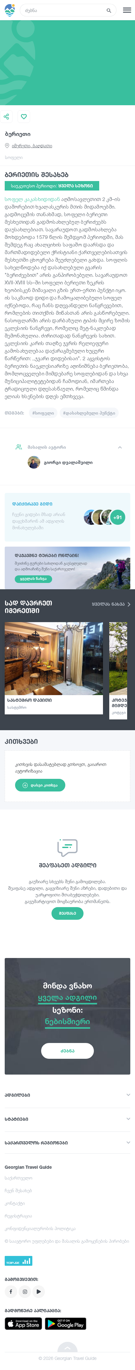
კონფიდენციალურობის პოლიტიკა (40, 1228)
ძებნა (67, 1050)
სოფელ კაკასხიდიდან (32, 199)
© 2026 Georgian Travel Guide (67, 1358)
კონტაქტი (15, 1203)
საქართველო (18, 1177)
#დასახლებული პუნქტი (89, 412)
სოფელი (14, 157)
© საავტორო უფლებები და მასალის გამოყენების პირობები (67, 1241)
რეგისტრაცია (18, 1215)
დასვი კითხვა (44, 785)
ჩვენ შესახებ (18, 1190)
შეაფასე (67, 913)
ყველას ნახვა (109, 604)
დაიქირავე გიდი (32, 503)
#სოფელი (43, 412)
